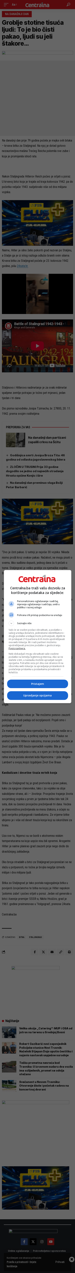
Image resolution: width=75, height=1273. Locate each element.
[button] (38, 623)
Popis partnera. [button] (17, 648)
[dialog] (37, 636)
